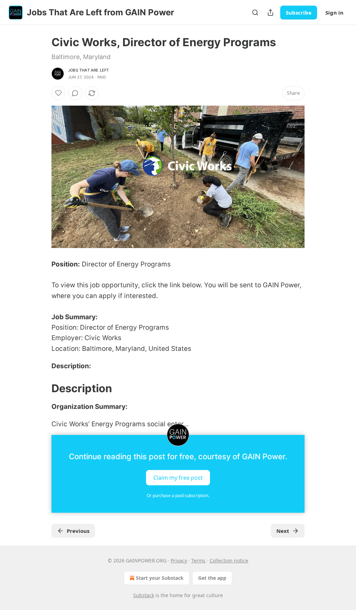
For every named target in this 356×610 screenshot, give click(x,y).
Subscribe (299, 12)
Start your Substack (160, 578)
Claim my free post (178, 477)
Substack (143, 595)
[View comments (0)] (75, 93)
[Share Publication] (270, 12)
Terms (198, 560)
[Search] (255, 12)
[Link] (41, 388)
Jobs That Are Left (88, 70)
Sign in (334, 12)
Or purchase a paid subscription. (178, 495)
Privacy (179, 560)
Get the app (212, 578)
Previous (78, 530)
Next (282, 530)
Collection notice (229, 560)
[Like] (58, 93)
